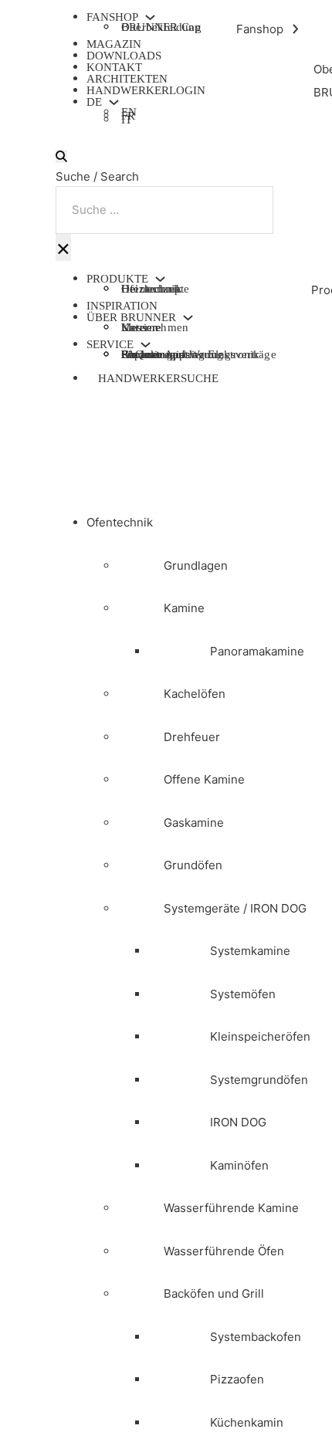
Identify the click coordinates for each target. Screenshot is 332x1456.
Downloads (123, 55)
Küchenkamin (246, 1422)
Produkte (117, 279)
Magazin (113, 44)
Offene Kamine (204, 779)
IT (126, 122)
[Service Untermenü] (145, 344)
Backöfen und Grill (214, 1293)
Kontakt (114, 67)
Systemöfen (243, 994)
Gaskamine (194, 822)
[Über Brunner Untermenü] (188, 317)
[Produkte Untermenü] (160, 279)
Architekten (127, 79)
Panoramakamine (257, 651)
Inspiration (122, 306)
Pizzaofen (237, 1379)
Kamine (184, 608)
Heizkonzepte (155, 289)
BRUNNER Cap (161, 27)
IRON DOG (238, 1122)
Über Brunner (131, 317)
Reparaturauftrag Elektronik (190, 354)
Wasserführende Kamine (231, 1207)
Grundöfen (193, 865)
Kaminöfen (239, 1165)
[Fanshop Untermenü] (150, 17)
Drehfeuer (192, 737)
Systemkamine (250, 950)
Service (110, 344)
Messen (139, 327)
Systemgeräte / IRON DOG (235, 908)
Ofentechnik (119, 522)
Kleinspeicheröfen (260, 1036)
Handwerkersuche (158, 378)
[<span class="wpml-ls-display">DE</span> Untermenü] (114, 102)
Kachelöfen (194, 693)
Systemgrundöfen (259, 1079)
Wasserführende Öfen (224, 1251)
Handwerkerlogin (145, 90)
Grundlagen (196, 565)
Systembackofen (255, 1336)
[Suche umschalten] (61, 156)
